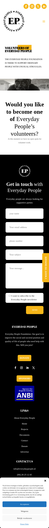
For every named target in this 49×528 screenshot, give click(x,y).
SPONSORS (25, 378)
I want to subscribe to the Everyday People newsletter (24, 298)
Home (24, 424)
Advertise (24, 452)
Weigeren (24, 511)
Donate (24, 358)
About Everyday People (24, 418)
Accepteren (24, 504)
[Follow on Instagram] (32, 6)
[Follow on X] (38, 6)
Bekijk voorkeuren (24, 518)
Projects (24, 429)
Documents (24, 435)
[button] (45, 480)
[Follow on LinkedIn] (44, 6)
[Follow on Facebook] (26, 6)
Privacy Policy (24, 524)
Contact (24, 440)
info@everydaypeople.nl (24, 469)
